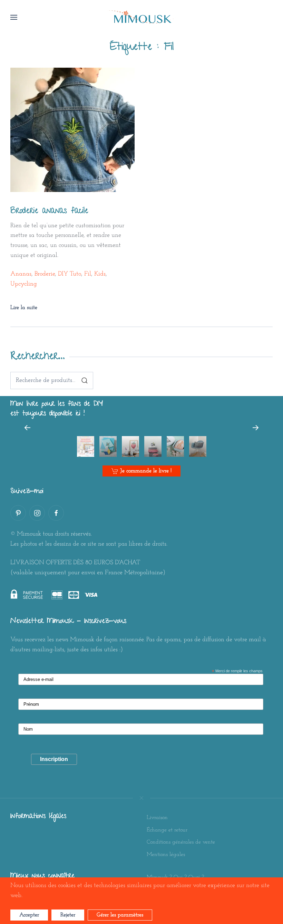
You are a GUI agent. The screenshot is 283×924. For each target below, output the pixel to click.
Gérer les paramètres (120, 915)
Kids (100, 274)
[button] (13, 17)
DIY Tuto (69, 274)
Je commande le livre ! (146, 471)
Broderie (45, 274)
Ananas (20, 274)
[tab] (85, 446)
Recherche (84, 380)
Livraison (157, 817)
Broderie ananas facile (49, 211)
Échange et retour (167, 830)
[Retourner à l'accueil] (141, 17)
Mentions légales (166, 854)
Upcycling (23, 284)
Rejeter (67, 915)
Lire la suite (23, 307)
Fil (87, 274)
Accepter (29, 915)
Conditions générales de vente (181, 842)
